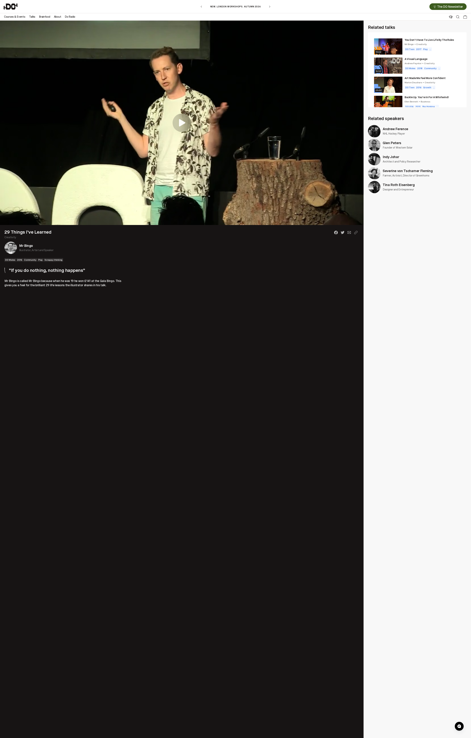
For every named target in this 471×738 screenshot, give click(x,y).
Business (425, 101)
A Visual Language (416, 58)
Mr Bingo (26, 246)
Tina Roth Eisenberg (399, 185)
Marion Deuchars (413, 82)
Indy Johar (391, 157)
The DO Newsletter (450, 6)
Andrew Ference (395, 129)
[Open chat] (459, 726)
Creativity (10, 237)
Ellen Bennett (411, 101)
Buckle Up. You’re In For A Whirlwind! (427, 97)
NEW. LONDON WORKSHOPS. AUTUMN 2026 (235, 6)
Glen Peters (392, 143)
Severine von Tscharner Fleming (408, 171)
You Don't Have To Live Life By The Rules (429, 39)
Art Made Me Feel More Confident (425, 78)
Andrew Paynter (413, 63)
